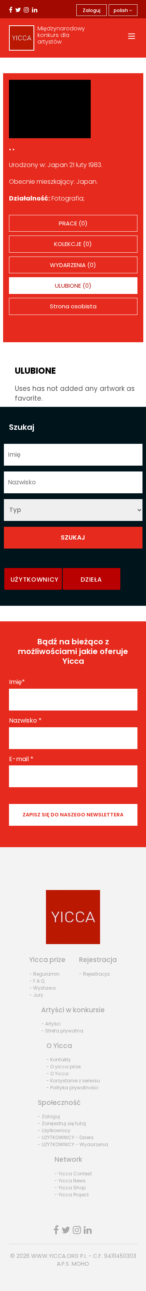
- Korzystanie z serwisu (73, 1080)
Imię (17, 682)
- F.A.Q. (37, 981)
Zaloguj (91, 10)
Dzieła (91, 579)
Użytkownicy (35, 579)
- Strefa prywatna (62, 1030)
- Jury (36, 995)
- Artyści (51, 1023)
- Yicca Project (72, 1194)
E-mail (21, 759)
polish (121, 10)
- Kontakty (58, 1059)
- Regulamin (44, 974)
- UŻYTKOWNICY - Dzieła (65, 1137)
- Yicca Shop (70, 1187)
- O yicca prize (63, 1066)
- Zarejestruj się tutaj (62, 1123)
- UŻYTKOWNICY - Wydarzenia (73, 1144)
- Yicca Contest (73, 1173)
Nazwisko (25, 720)
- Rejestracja (94, 974)
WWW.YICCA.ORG (55, 1256)
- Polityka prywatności (72, 1087)
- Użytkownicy (54, 1130)
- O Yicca (57, 1073)
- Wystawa (42, 988)
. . (11, 147)
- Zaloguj (49, 1116)
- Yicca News (70, 1180)
